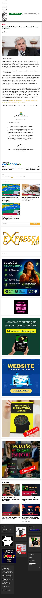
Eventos (24, 514)
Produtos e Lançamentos (27, 494)
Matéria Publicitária (26, 493)
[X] (18, 164)
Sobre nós (30, 557)
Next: (30, 168)
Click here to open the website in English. (6, 530)
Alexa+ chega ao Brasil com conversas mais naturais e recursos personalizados (11, 517)
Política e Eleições (6, 194)
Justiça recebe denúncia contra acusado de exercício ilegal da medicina (30, 198)
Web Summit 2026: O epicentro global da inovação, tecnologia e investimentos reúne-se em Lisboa (30, 518)
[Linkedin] (10, 164)
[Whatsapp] (9, 164)
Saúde (33, 194)
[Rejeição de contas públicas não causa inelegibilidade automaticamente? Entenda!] (11, 209)
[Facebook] (3, 164)
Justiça (4, 24)
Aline (4, 31)
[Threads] (7, 164)
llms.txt (39, 567)
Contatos (30, 564)
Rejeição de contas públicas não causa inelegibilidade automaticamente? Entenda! (10, 217)
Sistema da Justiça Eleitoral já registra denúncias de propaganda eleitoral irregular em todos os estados (11, 199)
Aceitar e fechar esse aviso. (15, 13)
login (12, 176)
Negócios (36, 514)
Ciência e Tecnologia (7, 514)
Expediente (30, 561)
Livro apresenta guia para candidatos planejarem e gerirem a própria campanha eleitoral (30, 499)
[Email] (20, 164)
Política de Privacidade (32, 560)
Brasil (12, 194)
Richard (4, 201)
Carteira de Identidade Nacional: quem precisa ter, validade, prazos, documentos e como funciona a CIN (10, 499)
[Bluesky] (5, 164)
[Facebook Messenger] (16, 164)
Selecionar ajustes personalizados (30, 13)
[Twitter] (12, 164)
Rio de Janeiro (28, 194)
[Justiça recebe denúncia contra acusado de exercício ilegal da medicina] (31, 190)
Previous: (11, 168)
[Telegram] (14, 164)
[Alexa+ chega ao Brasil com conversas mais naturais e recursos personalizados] (11, 510)
